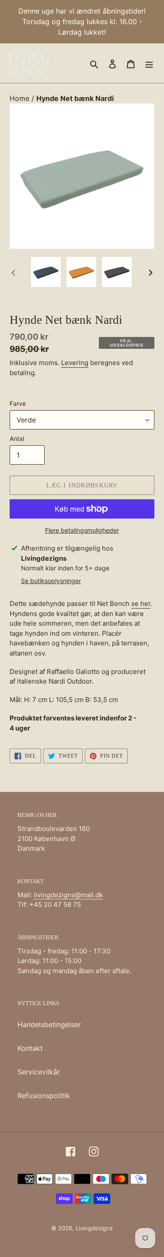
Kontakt (30, 1048)
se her (140, 603)
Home (20, 98)
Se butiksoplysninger (51, 580)
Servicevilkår (38, 1071)
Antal (17, 438)
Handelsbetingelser (49, 1024)
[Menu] (149, 63)
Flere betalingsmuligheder (82, 530)
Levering (74, 362)
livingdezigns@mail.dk (68, 895)
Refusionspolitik (43, 1095)
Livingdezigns (94, 1228)
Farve (18, 403)
